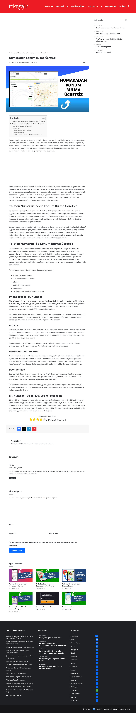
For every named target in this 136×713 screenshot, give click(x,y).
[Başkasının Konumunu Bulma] (74, 598)
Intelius (17, 128)
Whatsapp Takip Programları (15, 680)
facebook (74, 670)
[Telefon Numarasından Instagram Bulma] (21, 575)
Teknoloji (74, 690)
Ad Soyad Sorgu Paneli (13, 695)
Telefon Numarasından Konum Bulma (71, 585)
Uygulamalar (75, 693)
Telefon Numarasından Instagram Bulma (18, 585)
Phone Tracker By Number (23, 126)
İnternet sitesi (53, 533)
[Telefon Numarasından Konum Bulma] (74, 575)
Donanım (74, 680)
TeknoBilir (16, 441)
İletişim (122, 6)
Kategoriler (61, 6)
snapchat (74, 700)
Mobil (72, 646)
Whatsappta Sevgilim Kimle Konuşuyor (19, 677)
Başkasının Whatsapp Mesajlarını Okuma (19, 683)
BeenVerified (19, 132)
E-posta (12, 533)
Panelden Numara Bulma (45, 607)
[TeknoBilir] (18, 6)
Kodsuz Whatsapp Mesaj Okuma (17, 661)
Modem (73, 663)
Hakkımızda (93, 6)
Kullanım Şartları (108, 6)
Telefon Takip (22, 53)
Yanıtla (12, 478)
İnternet (73, 697)
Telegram (74, 666)
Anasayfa (13, 53)
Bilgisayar (74, 687)
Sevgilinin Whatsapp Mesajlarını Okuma (19, 665)
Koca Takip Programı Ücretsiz (16, 673)
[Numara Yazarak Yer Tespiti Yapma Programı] (21, 598)
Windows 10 (75, 656)
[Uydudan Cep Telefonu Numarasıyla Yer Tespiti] (47, 575)
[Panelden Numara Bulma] (47, 598)
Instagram (74, 649)
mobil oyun (74, 660)
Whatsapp (74, 636)
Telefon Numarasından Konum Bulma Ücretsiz (28, 121)
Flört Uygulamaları (77, 683)
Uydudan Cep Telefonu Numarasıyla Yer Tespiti (45, 585)
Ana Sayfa (49, 6)
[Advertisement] (47, 30)
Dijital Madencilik (76, 677)
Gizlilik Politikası (78, 6)
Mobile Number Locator (23, 130)
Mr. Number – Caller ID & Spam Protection (28, 135)
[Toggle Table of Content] (42, 118)
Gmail (73, 653)
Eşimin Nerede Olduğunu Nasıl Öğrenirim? (20, 647)
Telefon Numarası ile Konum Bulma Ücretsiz (28, 124)
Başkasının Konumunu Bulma (73, 607)
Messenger (74, 673)
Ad (10, 524)
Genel (73, 639)
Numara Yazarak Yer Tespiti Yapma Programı (20, 608)
